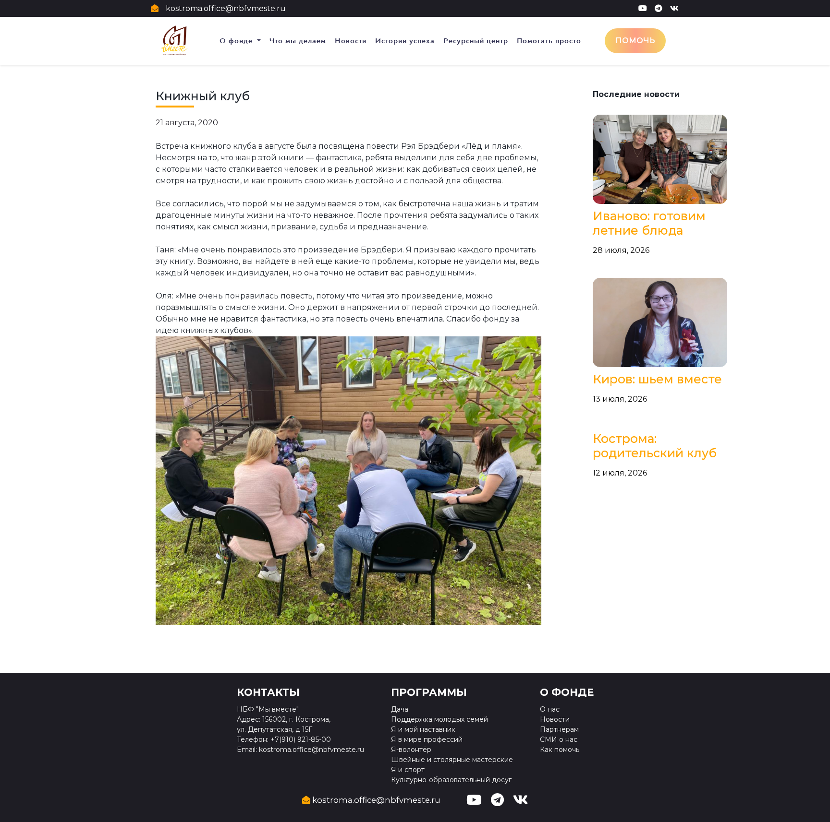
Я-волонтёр (411, 749)
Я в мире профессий (427, 739)
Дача (399, 709)
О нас (550, 709)
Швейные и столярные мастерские (452, 759)
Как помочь (559, 749)
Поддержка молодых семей (439, 719)
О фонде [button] (237, 41)
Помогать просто (549, 41)
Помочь (635, 40)
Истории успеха (405, 41)
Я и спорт (408, 769)
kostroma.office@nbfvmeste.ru (226, 8)
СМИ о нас (558, 739)
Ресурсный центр (475, 41)
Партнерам (559, 729)
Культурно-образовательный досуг (451, 779)
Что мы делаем (297, 41)
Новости (350, 41)
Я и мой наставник (423, 729)
